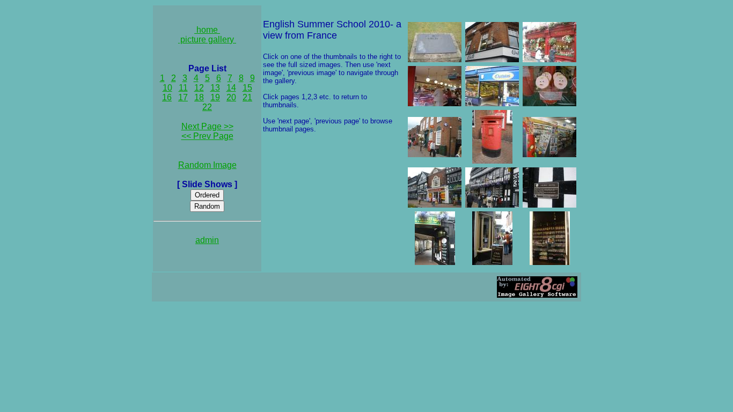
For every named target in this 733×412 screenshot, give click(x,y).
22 (207, 107)
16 (167, 97)
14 (231, 87)
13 (215, 87)
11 (183, 87)
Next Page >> (207, 126)
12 (199, 87)
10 (167, 87)
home (207, 29)
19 (215, 97)
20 (231, 97)
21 (247, 97)
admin (207, 240)
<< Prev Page (207, 136)
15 (247, 87)
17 (183, 97)
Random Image (207, 165)
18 (199, 97)
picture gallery (207, 39)
